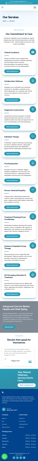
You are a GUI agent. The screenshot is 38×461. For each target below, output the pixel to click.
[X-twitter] (17, 457)
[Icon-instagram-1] (20, 457)
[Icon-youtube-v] (24, 457)
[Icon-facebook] (14, 457)
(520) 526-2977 (12, 410)
